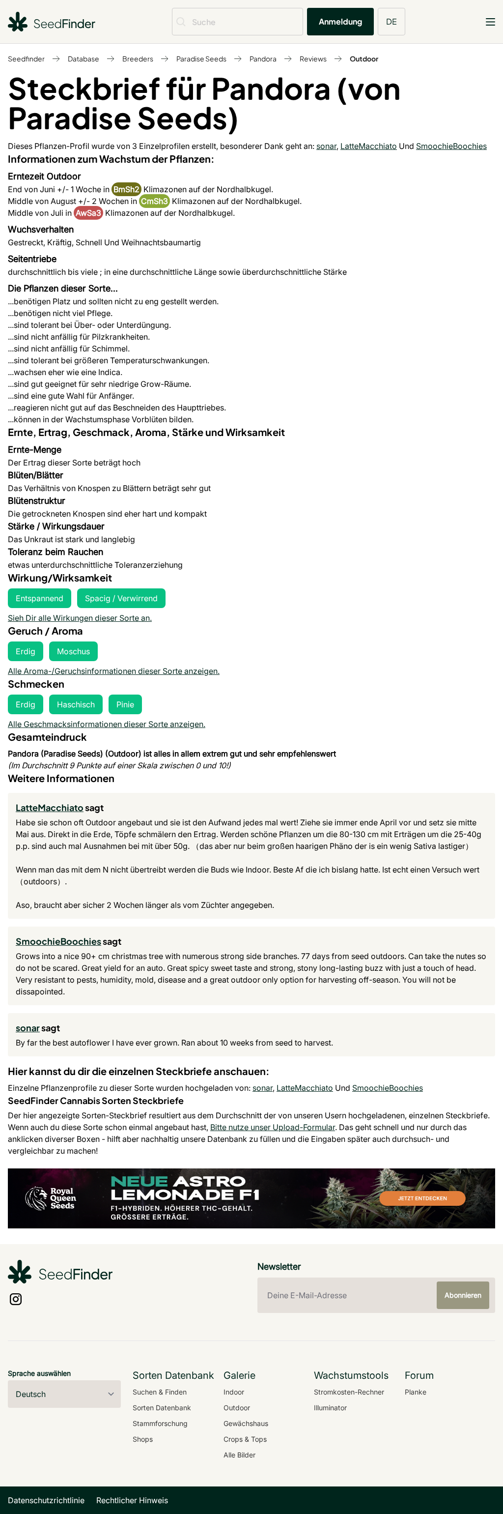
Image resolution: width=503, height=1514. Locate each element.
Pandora (263, 58)
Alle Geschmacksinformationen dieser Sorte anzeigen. (106, 724)
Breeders (137, 58)
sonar (326, 146)
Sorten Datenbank (162, 1407)
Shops (143, 1439)
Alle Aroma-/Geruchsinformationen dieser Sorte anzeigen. (114, 671)
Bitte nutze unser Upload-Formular (272, 1127)
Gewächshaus (246, 1423)
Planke (415, 1392)
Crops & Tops (245, 1439)
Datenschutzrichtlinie (46, 1500)
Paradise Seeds (201, 58)
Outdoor (364, 58)
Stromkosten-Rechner (349, 1392)
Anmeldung (340, 21)
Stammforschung (160, 1423)
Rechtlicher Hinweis (132, 1500)
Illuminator (330, 1407)
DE (391, 21)
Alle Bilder (239, 1455)
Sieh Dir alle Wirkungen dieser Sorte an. (80, 618)
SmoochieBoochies (451, 146)
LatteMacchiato (368, 146)
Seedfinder (26, 58)
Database (83, 58)
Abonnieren (463, 1295)
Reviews (313, 58)
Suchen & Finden (160, 1392)
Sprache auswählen (39, 1373)
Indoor (234, 1392)
